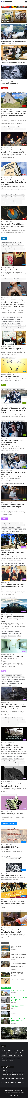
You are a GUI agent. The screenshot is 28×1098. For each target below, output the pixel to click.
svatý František (9, 533)
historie (3, 675)
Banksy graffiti (23, 325)
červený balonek (11, 126)
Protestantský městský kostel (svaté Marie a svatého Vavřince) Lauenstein (19, 999)
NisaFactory (17, 631)
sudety (3, 533)
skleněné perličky (9, 196)
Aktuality (4, 88)
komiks (3, 357)
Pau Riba (19, 242)
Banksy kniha (12, 317)
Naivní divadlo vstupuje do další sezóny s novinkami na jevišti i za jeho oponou (13, 182)
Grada (7, 317)
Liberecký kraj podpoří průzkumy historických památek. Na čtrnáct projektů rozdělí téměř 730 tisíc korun (13, 1074)
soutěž (22, 910)
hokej (7, 389)
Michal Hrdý (16, 633)
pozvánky (13, 828)
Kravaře (20, 529)
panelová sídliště (15, 677)
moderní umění (4, 327)
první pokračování (21, 719)
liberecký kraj (9, 92)
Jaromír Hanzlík (22, 760)
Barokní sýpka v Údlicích (17, 990)
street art (18, 323)
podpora (19, 92)
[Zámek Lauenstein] (5, 1014)
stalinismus (7, 762)
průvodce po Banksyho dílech (7, 329)
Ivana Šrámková (5, 637)
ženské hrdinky (20, 246)
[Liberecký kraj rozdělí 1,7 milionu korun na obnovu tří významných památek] (14, 72)
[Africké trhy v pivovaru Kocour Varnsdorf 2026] (5, 974)
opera (12, 565)
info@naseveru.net (18, 1090)
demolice (8, 677)
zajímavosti (11, 719)
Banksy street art (12, 327)
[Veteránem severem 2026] (5, 981)
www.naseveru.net (9, 1090)
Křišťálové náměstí (5, 205)
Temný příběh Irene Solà (10, 270)
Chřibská (3, 856)
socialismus (4, 681)
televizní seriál (4, 724)
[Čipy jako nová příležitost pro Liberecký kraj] (14, 52)
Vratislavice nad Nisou (10, 203)
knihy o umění (19, 317)
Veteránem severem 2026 (17, 979)
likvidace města (9, 675)
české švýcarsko (5, 910)
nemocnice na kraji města (13, 724)
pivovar (8, 828)
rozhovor (7, 565)
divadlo (9, 1050)
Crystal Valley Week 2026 (6, 198)
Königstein (12, 597)
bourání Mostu (9, 756)
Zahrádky (3, 529)
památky (23, 92)
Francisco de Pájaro (11, 323)
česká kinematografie (13, 721)
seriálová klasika (5, 721)
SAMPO (15, 128)
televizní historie (12, 717)
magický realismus (10, 248)
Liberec (24, 128)
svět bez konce (12, 357)
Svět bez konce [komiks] (10, 376)
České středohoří (9, 525)
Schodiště (4, 1070)
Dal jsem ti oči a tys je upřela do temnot (9, 242)
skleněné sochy (5, 633)
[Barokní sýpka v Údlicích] (5, 993)
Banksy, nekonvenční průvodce (12, 349)
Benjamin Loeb (4, 278)
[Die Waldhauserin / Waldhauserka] (5, 948)
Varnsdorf (3, 828)
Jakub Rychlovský (20, 421)
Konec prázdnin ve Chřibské (11, 875)
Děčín (14, 1050)
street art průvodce (11, 325)
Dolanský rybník (19, 531)
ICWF (23, 280)
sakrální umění (4, 527)
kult (8, 1052)
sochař (24, 529)
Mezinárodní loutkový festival (7, 128)
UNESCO (22, 194)
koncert (3, 1052)
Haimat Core (18, 527)
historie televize (5, 717)
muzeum (4, 1055)
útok (16, 597)
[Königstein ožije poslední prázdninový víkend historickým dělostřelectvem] (14, 31)
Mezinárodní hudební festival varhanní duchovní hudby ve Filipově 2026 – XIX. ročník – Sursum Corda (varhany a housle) (18, 965)
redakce (4, 109)
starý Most (14, 685)
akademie (22, 389)
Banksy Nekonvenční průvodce (8, 321)
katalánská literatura (5, 244)
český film (11, 764)
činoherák (11, 1060)
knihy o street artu (18, 321)
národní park (17, 910)
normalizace (22, 762)
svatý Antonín (16, 523)
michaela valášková (9, 794)
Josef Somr (4, 760)
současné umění (20, 327)
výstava (10, 633)
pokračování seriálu (5, 726)
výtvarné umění (12, 527)
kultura (14, 198)
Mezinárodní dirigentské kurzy (14, 280)
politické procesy (5, 764)
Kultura (4, 238)
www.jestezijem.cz (14, 1095)
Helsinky (17, 126)
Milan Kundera (4, 758)
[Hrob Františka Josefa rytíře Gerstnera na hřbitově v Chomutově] (5, 1021)
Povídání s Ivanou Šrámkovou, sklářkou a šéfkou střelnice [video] (12, 659)
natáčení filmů (19, 756)
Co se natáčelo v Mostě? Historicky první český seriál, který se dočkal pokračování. (12, 747)
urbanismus (10, 681)
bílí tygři (17, 389)
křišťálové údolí (4, 194)
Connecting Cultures (21, 198)
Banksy (3, 317)
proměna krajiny (15, 679)
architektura (21, 677)
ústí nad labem (4, 280)
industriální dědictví (5, 683)
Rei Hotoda (11, 278)
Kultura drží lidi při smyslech (12, 814)
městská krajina (13, 683)
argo (7, 357)
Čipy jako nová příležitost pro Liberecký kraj (13, 62)
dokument (20, 683)
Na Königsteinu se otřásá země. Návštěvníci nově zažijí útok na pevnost (13, 619)
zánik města (19, 675)
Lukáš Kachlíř (4, 485)
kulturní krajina (17, 525)
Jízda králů (11, 758)
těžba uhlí (3, 677)
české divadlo (4, 563)
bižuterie (3, 203)
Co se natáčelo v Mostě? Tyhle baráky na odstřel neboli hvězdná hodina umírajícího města (13, 707)
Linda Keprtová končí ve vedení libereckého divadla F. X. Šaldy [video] (12, 587)
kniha (23, 1050)
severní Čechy (22, 679)
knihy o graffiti (17, 319)
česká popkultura (22, 721)
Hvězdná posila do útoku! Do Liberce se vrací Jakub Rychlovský (11, 442)
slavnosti (21, 882)
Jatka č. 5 (22, 248)
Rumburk (6, 882)
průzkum (3, 92)
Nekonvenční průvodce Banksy (8, 319)
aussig (3, 794)
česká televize (13, 726)
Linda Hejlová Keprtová (12, 563)
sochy (3, 531)
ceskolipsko (4, 523)
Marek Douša (6, 21)
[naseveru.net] (6, 2)
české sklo (16, 196)
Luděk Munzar (10, 760)
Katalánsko (17, 248)
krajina (23, 525)
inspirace (15, 529)
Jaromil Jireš (16, 758)
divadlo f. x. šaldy (22, 565)
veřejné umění (8, 531)
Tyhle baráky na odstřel (6, 685)
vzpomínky (4, 679)
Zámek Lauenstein (16, 1012)
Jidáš (21, 523)
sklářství (14, 194)
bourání (8, 679)
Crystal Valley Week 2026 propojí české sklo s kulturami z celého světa (13, 226)
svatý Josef (10, 523)
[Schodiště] (14, 16)
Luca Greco (4, 323)
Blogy (3, 671)
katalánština (13, 244)
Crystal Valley (18, 203)
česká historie (16, 681)
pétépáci (16, 764)
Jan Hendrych (9, 529)
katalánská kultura (20, 244)
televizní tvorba (4, 719)
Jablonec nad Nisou (12, 635)
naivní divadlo (4, 126)
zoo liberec (9, 1058)
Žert (14, 756)
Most (14, 675)
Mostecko (3, 756)
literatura (3, 248)
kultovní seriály (19, 717)
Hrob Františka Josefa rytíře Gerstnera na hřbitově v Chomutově (18, 1020)
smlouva (22, 483)
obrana (3, 597)
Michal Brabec (8, 246)
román (3, 246)
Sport (3, 385)
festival (20, 128)
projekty (14, 92)
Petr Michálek (21, 563)
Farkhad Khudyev (17, 278)
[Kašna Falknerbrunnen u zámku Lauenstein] (5, 1007)
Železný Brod (4, 635)
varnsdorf (20, 1055)
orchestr (24, 278)
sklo (18, 194)
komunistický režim (14, 762)
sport (15, 1055)
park (2, 882)
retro (15, 719)
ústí (15, 794)
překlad (13, 246)
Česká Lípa (4, 1060)
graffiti (18, 325)
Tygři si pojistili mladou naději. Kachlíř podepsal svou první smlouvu (12, 507)
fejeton (22, 758)
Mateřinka (17, 160)
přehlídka (16, 882)
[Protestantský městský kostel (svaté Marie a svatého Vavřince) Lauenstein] (5, 1000)
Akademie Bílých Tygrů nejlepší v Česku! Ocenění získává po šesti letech (13, 410)
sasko (7, 597)
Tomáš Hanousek (9, 453)
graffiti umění (4, 325)
